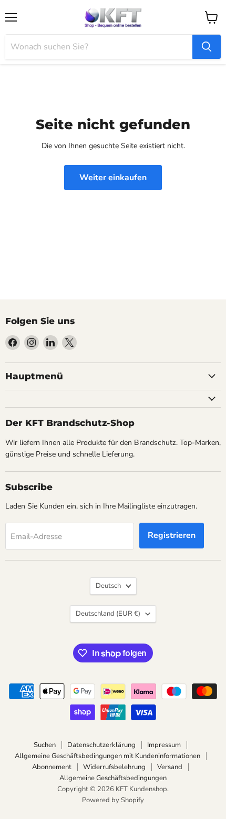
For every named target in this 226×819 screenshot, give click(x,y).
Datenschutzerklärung (101, 745)
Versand (169, 767)
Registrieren (172, 535)
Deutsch (108, 585)
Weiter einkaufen (113, 177)
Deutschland (108, 613)
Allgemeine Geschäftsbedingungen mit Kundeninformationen (107, 756)
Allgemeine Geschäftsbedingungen (113, 778)
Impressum (164, 745)
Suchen (45, 745)
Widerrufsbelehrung (114, 767)
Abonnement (51, 767)
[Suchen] (206, 47)
